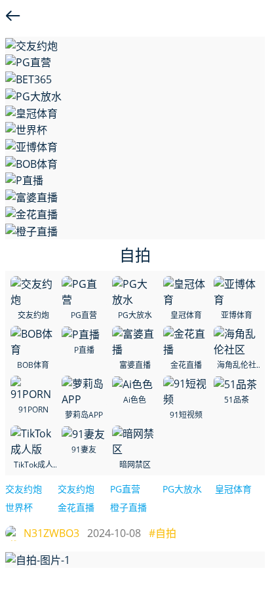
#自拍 (162, 533)
